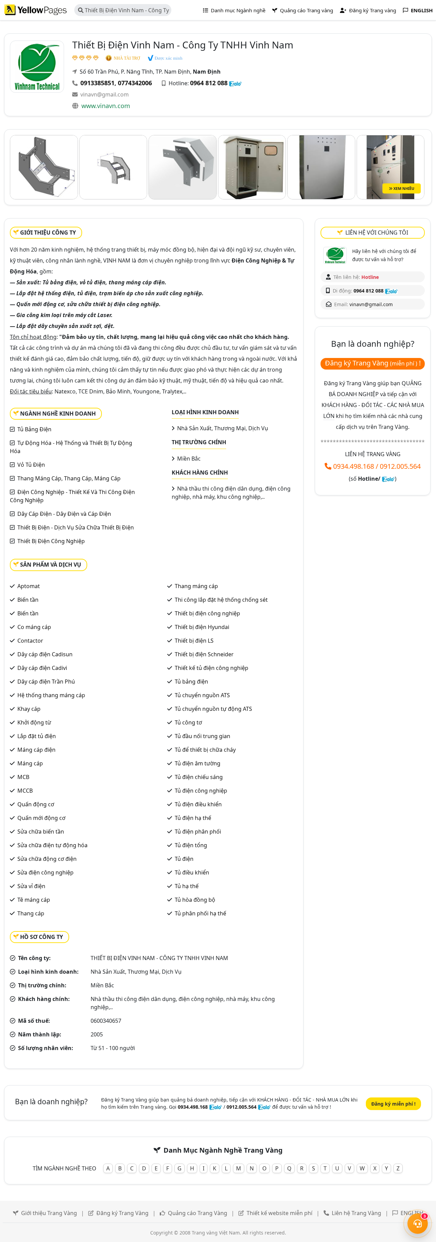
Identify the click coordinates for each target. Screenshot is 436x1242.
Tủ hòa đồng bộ (195, 899)
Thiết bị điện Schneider (204, 654)
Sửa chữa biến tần (40, 831)
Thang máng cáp (196, 586)
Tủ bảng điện (191, 681)
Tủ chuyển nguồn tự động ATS (213, 709)
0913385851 (97, 83)
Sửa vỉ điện (31, 886)
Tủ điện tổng (191, 845)
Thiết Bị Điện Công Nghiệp (51, 541)
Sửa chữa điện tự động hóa (52, 845)
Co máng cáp (34, 627)
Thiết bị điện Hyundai (202, 627)
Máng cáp (30, 763)
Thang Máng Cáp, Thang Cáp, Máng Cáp (69, 478)
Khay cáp (29, 709)
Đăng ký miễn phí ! (393, 1104)
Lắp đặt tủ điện (36, 736)
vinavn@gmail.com (104, 94)
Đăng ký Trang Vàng (122, 1213)
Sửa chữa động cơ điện (47, 859)
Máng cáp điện (36, 749)
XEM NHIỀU (403, 188)
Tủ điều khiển (192, 872)
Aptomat (28, 586)
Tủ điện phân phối (198, 831)
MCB (23, 777)
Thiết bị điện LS (194, 640)
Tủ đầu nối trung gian (202, 736)
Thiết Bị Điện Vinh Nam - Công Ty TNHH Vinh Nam (123, 11)
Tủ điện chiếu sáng (199, 777)
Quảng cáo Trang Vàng (197, 1213)
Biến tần (27, 599)
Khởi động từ (34, 722)
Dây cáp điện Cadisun (45, 654)
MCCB (25, 790)
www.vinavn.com (105, 106)
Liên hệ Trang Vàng (356, 1213)
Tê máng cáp (33, 899)
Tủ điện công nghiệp (201, 790)
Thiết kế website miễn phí (279, 1213)
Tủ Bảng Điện (34, 429)
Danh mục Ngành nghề (237, 10)
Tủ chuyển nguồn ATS (202, 695)
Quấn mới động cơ (41, 818)
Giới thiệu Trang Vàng (49, 1213)
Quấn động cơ (35, 804)
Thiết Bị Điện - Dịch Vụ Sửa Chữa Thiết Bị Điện (75, 527)
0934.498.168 (353, 466)
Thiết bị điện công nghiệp (207, 613)
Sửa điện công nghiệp (45, 872)
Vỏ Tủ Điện (31, 464)
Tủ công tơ (188, 722)
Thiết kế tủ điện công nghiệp (211, 668)
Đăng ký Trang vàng (372, 10)
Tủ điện (184, 859)
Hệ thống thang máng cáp (51, 695)
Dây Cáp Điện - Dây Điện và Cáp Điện (64, 514)
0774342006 (135, 83)
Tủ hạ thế (187, 886)
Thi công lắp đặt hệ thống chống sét (221, 599)
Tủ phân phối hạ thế (200, 913)
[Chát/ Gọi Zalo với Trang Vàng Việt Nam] (388, 478)
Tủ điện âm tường (197, 763)
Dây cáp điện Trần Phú (46, 681)
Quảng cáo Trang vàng (306, 10)
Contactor (30, 640)
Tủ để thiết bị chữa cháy (205, 749)
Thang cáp (30, 913)
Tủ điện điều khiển (198, 804)
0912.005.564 (400, 466)
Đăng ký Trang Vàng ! (373, 363)
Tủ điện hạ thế (193, 818)
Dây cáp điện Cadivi (42, 668)
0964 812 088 (209, 83)
